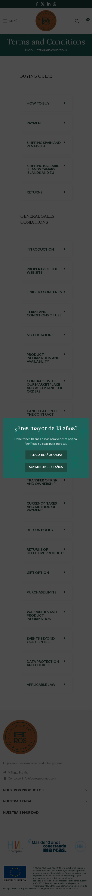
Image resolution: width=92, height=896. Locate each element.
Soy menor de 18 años (46, 467)
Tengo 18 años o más (46, 454)
